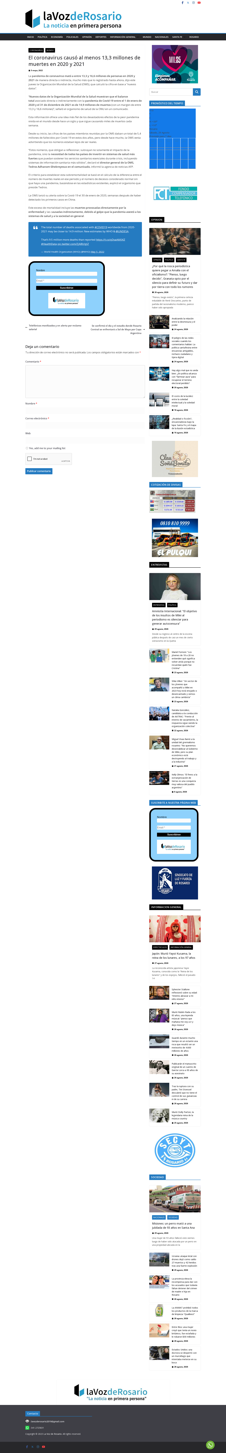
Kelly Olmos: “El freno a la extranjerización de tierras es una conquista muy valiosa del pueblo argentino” (184, 781)
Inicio (30, 36)
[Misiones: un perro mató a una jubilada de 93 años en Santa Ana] (175, 1198)
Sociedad (173, 1217)
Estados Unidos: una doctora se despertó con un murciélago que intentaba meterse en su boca (184, 1356)
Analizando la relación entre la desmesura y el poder (183, 321)
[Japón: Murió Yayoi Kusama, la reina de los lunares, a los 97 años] (175, 928)
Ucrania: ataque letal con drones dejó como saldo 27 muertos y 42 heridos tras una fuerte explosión (184, 1261)
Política (42, 36)
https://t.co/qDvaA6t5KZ (110, 239)
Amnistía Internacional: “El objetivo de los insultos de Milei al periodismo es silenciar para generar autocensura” (174, 617)
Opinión (87, 36)
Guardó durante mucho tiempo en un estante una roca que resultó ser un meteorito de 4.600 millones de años (185, 1044)
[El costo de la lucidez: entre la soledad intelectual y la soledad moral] (159, 403)
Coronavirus (36, 50)
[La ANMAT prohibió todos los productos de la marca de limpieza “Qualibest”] (159, 1313)
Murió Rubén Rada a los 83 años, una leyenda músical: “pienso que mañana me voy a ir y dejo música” (184, 1018)
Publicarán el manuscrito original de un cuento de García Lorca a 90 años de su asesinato (185, 1068)
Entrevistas (158, 605)
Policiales (72, 36)
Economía (57, 36)
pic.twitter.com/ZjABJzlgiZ (73, 244)
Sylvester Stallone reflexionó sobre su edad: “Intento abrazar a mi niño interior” (184, 994)
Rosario (194, 36)
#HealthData (49, 244)
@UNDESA (122, 231)
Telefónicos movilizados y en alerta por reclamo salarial (55, 327)
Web (28, 433)
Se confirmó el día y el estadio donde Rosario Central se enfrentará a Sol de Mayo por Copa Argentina (116, 329)
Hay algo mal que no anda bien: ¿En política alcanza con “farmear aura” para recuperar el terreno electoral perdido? (185, 377)
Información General (123, 36)
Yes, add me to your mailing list (46, 448)
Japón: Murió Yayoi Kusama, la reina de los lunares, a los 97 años (173, 956)
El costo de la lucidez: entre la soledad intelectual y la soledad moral (183, 401)
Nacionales (162, 36)
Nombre (40, 270)
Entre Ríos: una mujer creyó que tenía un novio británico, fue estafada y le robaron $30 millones (184, 1332)
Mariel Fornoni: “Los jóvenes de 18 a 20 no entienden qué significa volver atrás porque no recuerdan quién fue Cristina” (183, 660)
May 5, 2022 (97, 251)
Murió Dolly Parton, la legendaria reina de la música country (183, 1115)
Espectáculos (160, 947)
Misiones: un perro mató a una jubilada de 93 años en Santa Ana (173, 1225)
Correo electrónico (37, 418)
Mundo (147, 36)
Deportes (100, 36)
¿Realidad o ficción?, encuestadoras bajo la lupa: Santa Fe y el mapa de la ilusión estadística (184, 423)
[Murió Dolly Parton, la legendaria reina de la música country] (159, 1117)
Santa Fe (177, 36)
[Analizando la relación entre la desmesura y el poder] (159, 324)
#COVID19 (101, 227)
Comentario (33, 361)
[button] (137, 37)
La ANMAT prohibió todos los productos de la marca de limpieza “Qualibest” (185, 1311)
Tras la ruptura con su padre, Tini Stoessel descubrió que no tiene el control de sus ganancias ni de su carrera (184, 1093)
